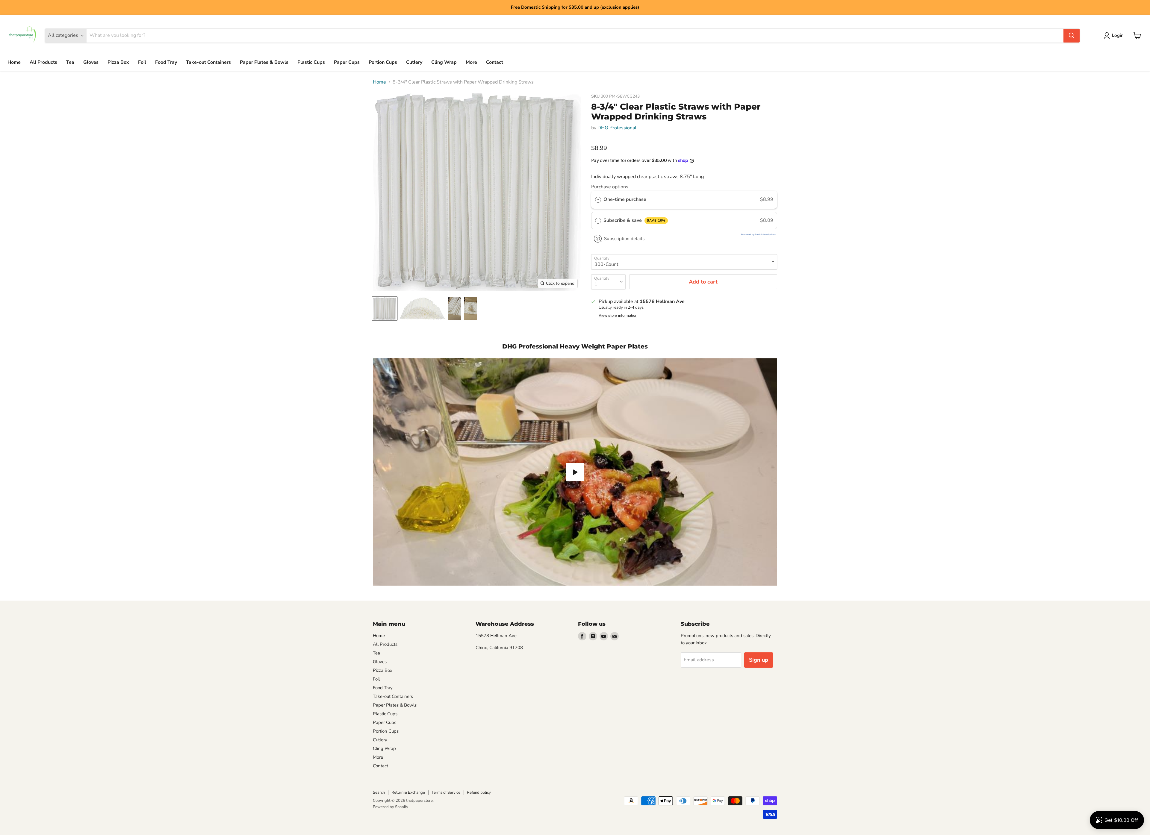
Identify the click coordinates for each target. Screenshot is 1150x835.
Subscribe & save (634, 220)
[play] (575, 472)
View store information (618, 315)
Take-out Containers (208, 62)
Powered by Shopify (390, 807)
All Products (43, 62)
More (471, 62)
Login (1118, 35)
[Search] (1071, 36)
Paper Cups (347, 62)
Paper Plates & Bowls (264, 62)
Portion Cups (383, 62)
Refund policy (479, 792)
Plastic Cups (311, 62)
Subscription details (624, 239)
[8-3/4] (384, 308)
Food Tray (166, 62)
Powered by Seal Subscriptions (758, 234)
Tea (70, 62)
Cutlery (414, 62)
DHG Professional (616, 128)
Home (14, 62)
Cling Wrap (444, 62)
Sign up (758, 659)
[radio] (598, 200)
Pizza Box (118, 62)
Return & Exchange (408, 792)
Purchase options (609, 187)
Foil (142, 62)
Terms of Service (446, 792)
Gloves (91, 62)
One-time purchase (624, 199)
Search (379, 792)
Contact (494, 62)
